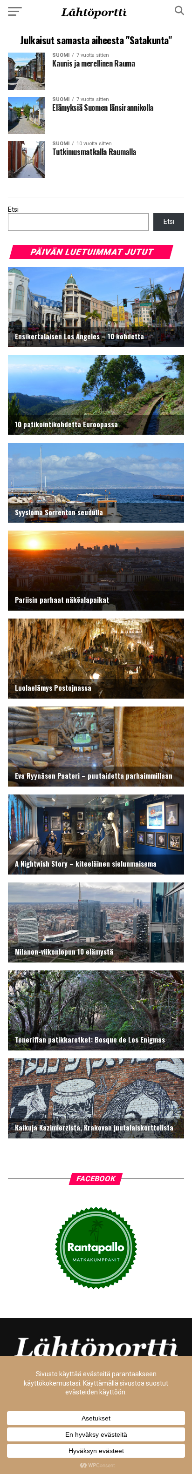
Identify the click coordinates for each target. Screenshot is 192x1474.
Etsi (13, 210)
